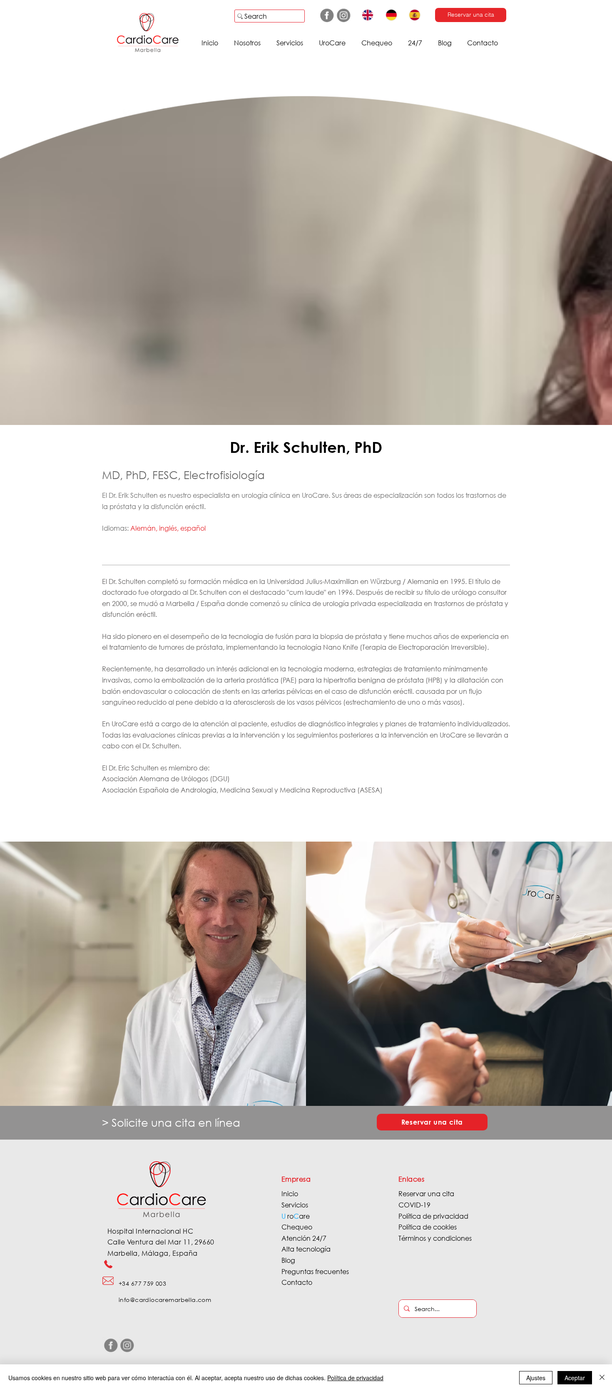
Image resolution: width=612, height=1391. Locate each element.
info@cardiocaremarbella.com (165, 1300)
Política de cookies (427, 1226)
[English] (367, 15)
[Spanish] (414, 15)
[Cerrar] (602, 1377)
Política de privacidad (433, 1216)
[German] (391, 15)
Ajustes (535, 1378)
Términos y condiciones (435, 1238)
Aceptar (575, 1378)
